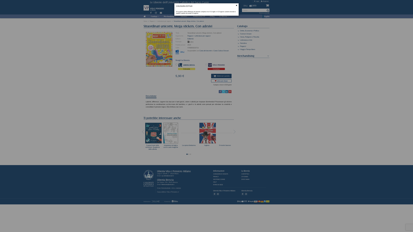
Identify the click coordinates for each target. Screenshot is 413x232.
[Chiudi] (236, 5)
